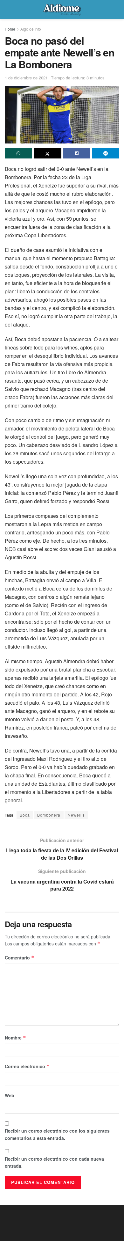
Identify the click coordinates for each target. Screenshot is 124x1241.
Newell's (76, 815)
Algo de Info (30, 29)
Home (10, 29)
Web (9, 1095)
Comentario (19, 957)
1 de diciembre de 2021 (26, 78)
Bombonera (48, 815)
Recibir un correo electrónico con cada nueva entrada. (54, 1162)
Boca (25, 815)
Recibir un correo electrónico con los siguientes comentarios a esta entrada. (57, 1134)
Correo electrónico (27, 1066)
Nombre (15, 1037)
